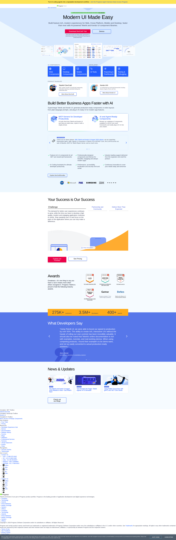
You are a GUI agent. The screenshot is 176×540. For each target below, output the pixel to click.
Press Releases (6, 503)
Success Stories (6, 449)
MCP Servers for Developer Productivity (70, 118)
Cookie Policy (6, 537)
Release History (6, 432)
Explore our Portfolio (57, 259)
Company (4, 498)
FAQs (3, 446)
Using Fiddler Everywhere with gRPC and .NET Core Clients (113, 389)
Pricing (3, 424)
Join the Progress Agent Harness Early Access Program (109, 2)
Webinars (4, 437)
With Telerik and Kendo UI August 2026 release (89, 139)
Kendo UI (3, 415)
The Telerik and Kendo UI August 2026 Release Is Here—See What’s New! (60, 390)
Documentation (6, 430)
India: (10, 460)
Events (3, 444)
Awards (3, 502)
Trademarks (129, 525)
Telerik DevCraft (5, 411)
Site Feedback (5, 531)
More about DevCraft (68, 94)
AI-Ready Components (15, 418)
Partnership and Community (97, 208)
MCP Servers (102, 12)
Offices (3, 509)
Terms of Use (5, 529)
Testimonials (5, 451)
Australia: (11, 463)
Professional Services (8, 439)
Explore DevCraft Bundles (57, 175)
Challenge (53, 207)
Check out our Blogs (57, 400)
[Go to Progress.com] (4, 495)
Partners (4, 441)
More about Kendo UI (109, 92)
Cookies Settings (169, 537)
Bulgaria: (10, 461)
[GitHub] (3, 475)
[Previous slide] (49, 336)
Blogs (3, 436)
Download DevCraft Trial (78, 31)
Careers (3, 507)
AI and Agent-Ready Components (108, 118)
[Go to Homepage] (62, 7)
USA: (10, 456)
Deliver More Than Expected (118, 208)
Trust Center (5, 534)
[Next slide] (126, 336)
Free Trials (4, 422)
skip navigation (52, 7)
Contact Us (4, 454)
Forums (3, 434)
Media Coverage (6, 505)
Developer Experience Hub (9, 427)
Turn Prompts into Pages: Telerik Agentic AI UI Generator (87, 389)
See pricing (78, 259)
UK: (10, 458)
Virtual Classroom (6, 442)
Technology (4, 500)
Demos (101, 31)
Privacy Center (5, 532)
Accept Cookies (156, 537)
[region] (88, 537)
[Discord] (3, 477)
